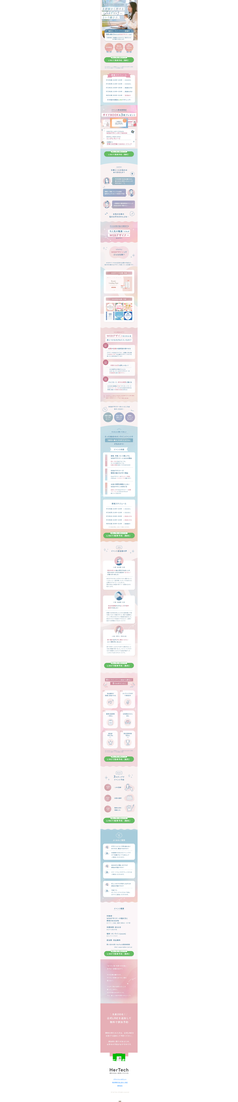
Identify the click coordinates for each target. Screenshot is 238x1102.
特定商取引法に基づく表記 (120, 1082)
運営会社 (120, 1085)
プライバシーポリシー (119, 1079)
